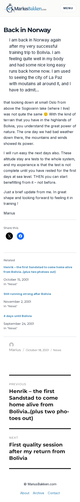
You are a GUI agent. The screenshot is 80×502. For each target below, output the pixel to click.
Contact (54, 493)
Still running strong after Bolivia (27, 294)
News (57, 350)
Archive (38, 493)
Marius (15, 350)
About (24, 493)
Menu (68, 8)
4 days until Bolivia (18, 316)
